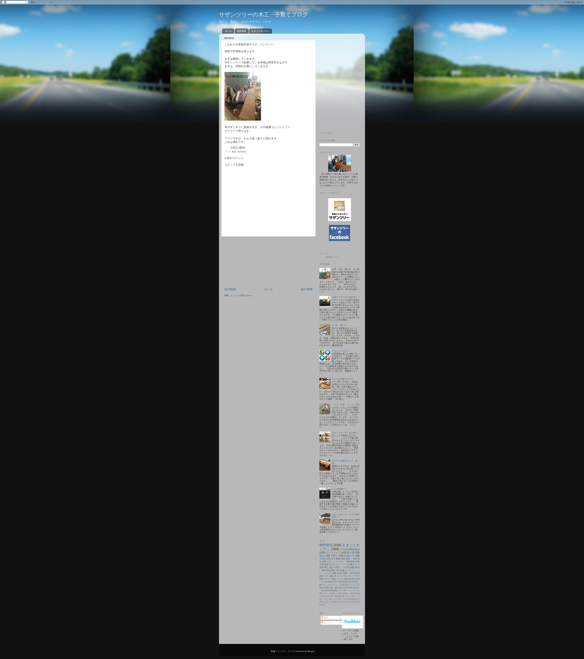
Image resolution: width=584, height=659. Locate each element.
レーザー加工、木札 (339, 599)
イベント (348, 596)
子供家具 (340, 582)
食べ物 (351, 552)
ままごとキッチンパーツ (347, 576)
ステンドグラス (353, 590)
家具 (234, 152)
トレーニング (354, 585)
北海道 (322, 559)
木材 (337, 570)
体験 (351, 599)
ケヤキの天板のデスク (342, 379)
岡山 (322, 555)
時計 (326, 567)
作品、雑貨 (334, 588)
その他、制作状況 (334, 596)
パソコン (340, 579)
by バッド (334, 257)
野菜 (321, 605)
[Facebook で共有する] (240, 147)
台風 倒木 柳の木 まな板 (346, 269)
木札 (344, 588)
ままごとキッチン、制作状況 (341, 561)
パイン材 (323, 582)
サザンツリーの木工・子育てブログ (263, 14)
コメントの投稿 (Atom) (241, 295)
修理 (332, 582)
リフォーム (326, 593)
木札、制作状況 (331, 602)
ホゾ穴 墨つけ (339, 325)
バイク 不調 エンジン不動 (346, 405)
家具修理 (352, 579)
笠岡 (355, 602)
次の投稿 (230, 289)
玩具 (349, 582)
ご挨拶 (322, 596)
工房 (321, 564)
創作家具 (241, 31)
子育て (334, 555)
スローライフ (333, 552)
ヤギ (326, 576)
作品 (324, 588)
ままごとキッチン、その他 (333, 585)
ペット (357, 596)
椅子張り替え (346, 602)
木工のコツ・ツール (338, 564)
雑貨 (351, 588)
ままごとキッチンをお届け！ (346, 433)
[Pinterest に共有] (243, 147)
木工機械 (335, 559)
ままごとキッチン (260, 31)
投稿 (325, 617)
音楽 (339, 573)
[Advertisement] (268, 262)
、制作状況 (354, 573)
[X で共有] (237, 147)
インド (340, 590)
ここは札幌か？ (339, 489)
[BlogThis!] (234, 147)
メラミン (325, 599)
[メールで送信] (232, 147)
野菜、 (357, 582)
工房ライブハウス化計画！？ (346, 297)
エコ (336, 593)
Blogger (311, 651)
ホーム (228, 31)
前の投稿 (307, 289)
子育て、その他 (342, 567)
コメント (327, 623)
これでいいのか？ (340, 351)
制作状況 (242, 152)
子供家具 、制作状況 (349, 593)
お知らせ (349, 555)
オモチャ (328, 579)
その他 (344, 549)
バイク (356, 564)
